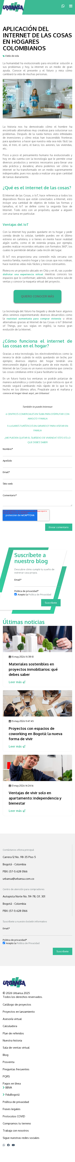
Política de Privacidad (39, 594)
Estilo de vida (12, 56)
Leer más (15, 682)
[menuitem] (37, 1004)
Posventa (8, 1062)
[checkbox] (37, 594)
